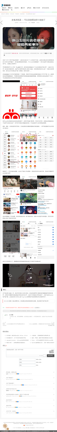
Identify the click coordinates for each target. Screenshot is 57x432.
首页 (5, 8)
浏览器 (6, 74)
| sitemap (23, 427)
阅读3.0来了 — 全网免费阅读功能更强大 (16, 342)
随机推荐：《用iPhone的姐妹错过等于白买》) (26, 431)
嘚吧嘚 (7, 390)
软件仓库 (12, 13)
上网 (18, 67)
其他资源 (6, 10)
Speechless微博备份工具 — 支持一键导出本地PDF (43, 342)
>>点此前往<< (37, 307)
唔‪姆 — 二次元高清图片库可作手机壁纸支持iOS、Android (14, 324)
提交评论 (50, 355)
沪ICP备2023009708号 (29, 425)
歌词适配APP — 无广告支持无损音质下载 (16, 337)
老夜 (12, 314)
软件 (23, 8)
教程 (11, 8)
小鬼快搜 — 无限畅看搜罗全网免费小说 (41, 335)
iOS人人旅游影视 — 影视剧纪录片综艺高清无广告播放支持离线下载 (41, 324)
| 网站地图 (27, 427)
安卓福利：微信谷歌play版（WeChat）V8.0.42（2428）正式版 (21, 335)
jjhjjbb (7, 373)
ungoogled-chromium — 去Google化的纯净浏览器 (18, 340)
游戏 (29, 8)
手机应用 (17, 13)
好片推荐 (37, 8)
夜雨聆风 (6, 5)
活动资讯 (46, 8)
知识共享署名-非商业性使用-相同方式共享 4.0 (19, 422)
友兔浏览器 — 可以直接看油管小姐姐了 (28, 20)
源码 (17, 8)
